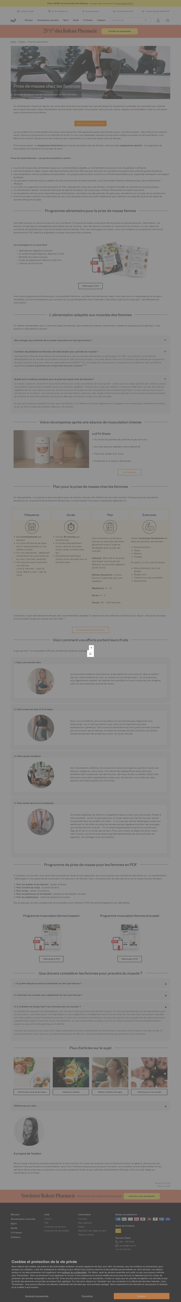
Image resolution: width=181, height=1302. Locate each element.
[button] (91, 647)
